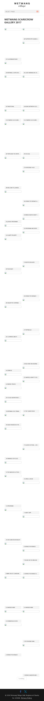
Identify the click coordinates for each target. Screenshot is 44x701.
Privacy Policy (26, 698)
